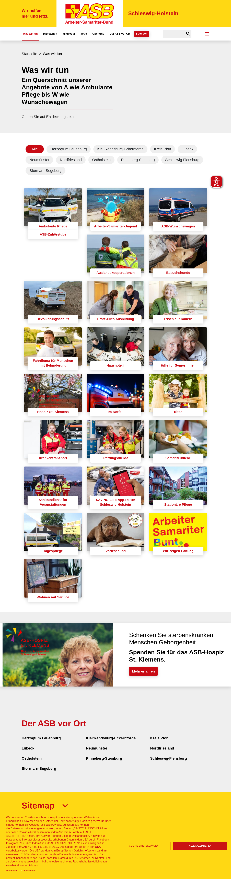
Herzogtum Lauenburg (68, 149)
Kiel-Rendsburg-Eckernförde (120, 149)
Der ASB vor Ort (120, 33)
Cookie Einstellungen (143, 846)
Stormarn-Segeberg (45, 171)
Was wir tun (30, 33)
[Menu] (207, 34)
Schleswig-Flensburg (182, 160)
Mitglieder (69, 33)
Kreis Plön (162, 149)
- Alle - (34, 149)
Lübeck (187, 149)
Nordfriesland (71, 160)
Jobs (83, 33)
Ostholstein (101, 160)
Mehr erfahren (143, 671)
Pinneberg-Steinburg (138, 160)
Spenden (141, 33)
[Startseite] (89, 13)
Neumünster (39, 160)
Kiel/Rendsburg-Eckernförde (111, 738)
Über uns (98, 33)
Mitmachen (50, 33)
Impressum (29, 870)
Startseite (29, 54)
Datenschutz (12, 870)
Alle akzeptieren (200, 846)
